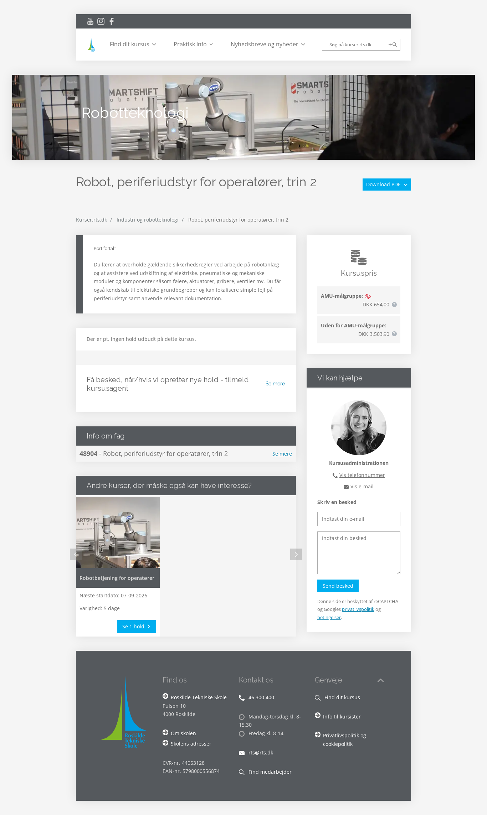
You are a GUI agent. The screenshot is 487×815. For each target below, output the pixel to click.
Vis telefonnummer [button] (362, 475)
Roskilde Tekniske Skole (199, 697)
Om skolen (183, 733)
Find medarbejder (269, 771)
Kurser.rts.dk (91, 219)
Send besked (338, 585)
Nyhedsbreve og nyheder (264, 44)
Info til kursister (342, 716)
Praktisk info (190, 44)
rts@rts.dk (260, 752)
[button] (394, 304)
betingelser (329, 617)
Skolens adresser (191, 743)
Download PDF (384, 184)
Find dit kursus (129, 44)
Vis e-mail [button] (362, 486)
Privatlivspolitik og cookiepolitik (344, 739)
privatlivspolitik (358, 609)
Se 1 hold (134, 626)
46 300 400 (260, 697)
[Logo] (92, 45)
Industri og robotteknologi (148, 219)
